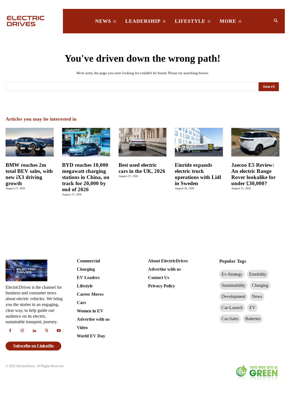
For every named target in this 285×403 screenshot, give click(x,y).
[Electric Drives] (30, 21)
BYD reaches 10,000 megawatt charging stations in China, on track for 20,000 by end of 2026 (85, 177)
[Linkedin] (34, 331)
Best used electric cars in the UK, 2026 (142, 168)
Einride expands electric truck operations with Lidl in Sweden (198, 174)
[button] (275, 21)
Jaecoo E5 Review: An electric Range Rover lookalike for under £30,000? (253, 174)
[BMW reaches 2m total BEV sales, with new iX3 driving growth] (30, 142)
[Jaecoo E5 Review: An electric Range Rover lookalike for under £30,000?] (255, 142)
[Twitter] (46, 331)
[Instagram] (22, 331)
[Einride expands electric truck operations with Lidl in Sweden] (199, 142)
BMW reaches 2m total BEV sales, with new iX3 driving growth (29, 174)
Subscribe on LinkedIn (33, 346)
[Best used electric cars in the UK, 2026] (143, 142)
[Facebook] (10, 331)
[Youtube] (58, 331)
